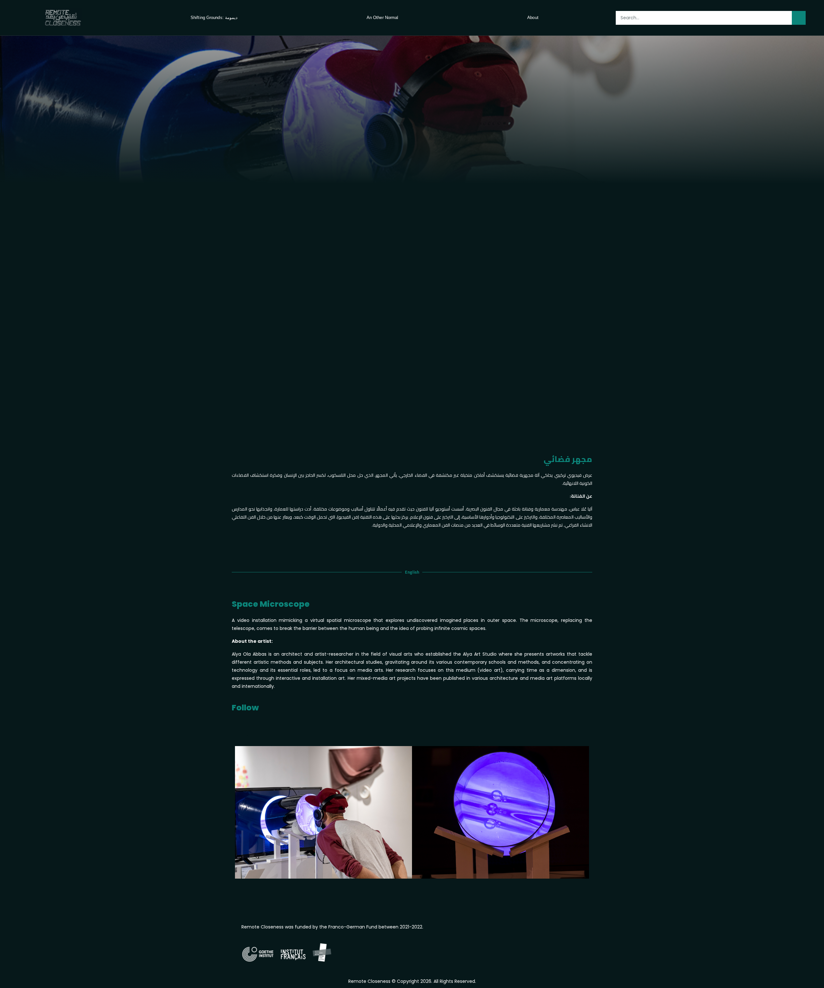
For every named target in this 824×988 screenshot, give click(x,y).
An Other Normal (382, 17)
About (532, 17)
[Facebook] (256, 728)
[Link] (272, 728)
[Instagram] (240, 728)
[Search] (799, 18)
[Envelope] (285, 908)
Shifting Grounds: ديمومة (214, 17)
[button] (241, 813)
